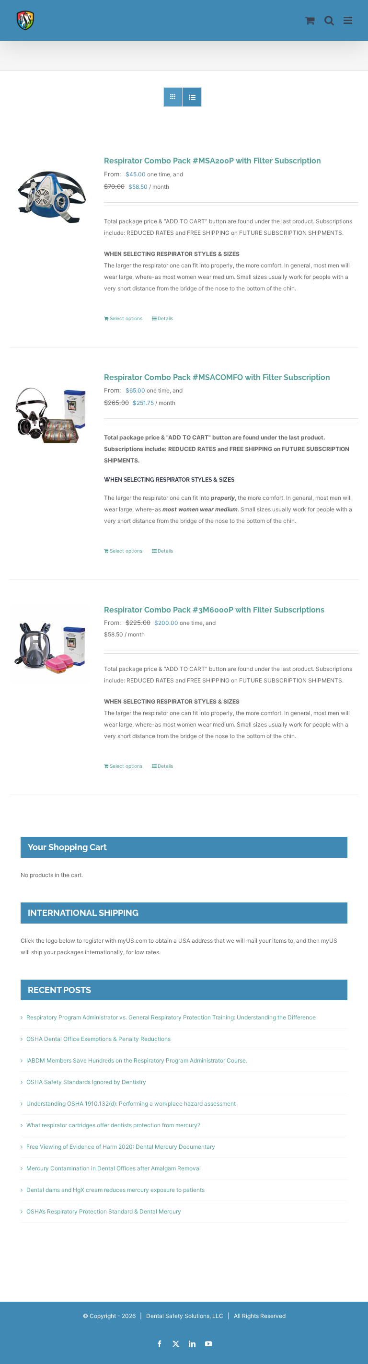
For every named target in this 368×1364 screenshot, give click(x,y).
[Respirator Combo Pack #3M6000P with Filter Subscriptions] (50, 644)
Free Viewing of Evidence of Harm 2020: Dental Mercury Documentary (120, 1146)
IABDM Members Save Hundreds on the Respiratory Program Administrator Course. (136, 1060)
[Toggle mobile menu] (349, 20)
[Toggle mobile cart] (310, 20)
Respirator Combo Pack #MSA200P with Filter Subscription (212, 160)
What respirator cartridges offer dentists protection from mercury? (113, 1125)
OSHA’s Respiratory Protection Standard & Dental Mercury (103, 1211)
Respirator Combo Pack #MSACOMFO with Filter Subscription (217, 377)
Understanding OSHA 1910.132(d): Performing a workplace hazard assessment (131, 1103)
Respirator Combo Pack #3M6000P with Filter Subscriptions (214, 609)
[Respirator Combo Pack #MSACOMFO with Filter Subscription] (50, 411)
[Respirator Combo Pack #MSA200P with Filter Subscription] (50, 195)
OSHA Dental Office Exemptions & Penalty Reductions (98, 1038)
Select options (126, 318)
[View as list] (192, 97)
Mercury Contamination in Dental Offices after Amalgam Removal (113, 1168)
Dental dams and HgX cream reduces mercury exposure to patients (115, 1189)
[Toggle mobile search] (329, 20)
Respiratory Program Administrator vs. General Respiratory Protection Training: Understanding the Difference (171, 1017)
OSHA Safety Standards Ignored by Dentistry (86, 1082)
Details (165, 318)
